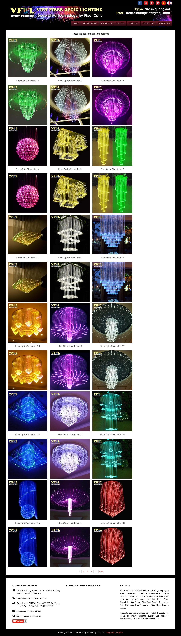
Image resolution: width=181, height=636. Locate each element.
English (119, 632)
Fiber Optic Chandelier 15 (112, 434)
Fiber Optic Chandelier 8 (70, 257)
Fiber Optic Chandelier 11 (70, 346)
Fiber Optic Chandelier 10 (27, 346)
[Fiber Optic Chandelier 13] (27, 430)
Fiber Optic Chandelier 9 (112, 257)
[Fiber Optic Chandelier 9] (112, 253)
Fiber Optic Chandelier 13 (27, 434)
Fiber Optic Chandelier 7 (27, 257)
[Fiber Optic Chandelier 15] (112, 430)
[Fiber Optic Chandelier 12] (112, 342)
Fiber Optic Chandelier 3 (112, 80)
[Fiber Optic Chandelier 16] (27, 519)
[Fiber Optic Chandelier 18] (112, 519)
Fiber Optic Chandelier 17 (70, 523)
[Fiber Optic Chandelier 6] (112, 165)
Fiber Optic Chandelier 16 (27, 523)
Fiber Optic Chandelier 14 (70, 434)
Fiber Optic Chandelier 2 (70, 80)
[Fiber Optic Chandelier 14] (70, 430)
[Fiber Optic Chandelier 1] (27, 76)
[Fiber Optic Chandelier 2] (70, 76)
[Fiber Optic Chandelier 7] (27, 253)
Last (101, 571)
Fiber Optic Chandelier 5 (70, 169)
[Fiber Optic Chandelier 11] (70, 342)
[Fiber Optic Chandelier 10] (27, 342)
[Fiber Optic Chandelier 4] (27, 165)
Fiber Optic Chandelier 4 (27, 169)
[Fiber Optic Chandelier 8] (70, 253)
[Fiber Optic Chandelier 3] (112, 76)
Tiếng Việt (110, 632)
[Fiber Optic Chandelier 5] (70, 165)
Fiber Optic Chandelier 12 (112, 346)
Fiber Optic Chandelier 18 (112, 523)
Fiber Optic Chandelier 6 (112, 169)
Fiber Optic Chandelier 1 (27, 80)
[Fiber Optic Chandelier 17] (70, 519)
